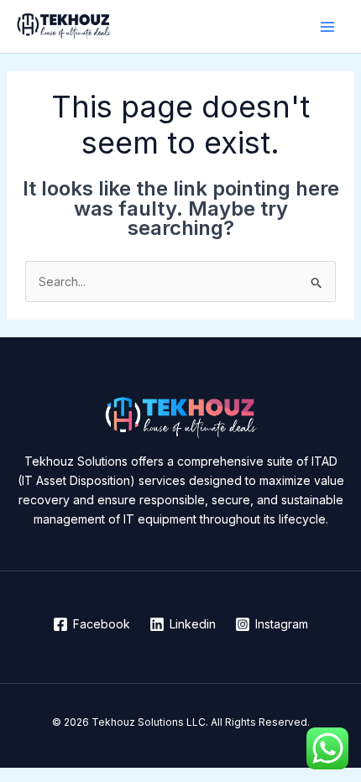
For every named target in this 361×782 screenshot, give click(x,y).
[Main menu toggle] (327, 26)
